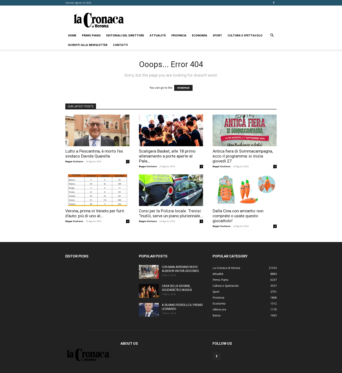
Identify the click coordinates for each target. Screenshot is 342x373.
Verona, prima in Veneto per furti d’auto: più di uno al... (94, 213)
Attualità (158, 35)
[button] (272, 36)
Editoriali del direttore (125, 35)
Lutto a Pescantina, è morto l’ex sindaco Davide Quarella (94, 154)
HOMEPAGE (183, 87)
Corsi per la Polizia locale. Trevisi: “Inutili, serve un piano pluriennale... (171, 213)
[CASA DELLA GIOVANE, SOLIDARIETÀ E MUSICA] (149, 291)
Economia (199, 35)
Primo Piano (91, 35)
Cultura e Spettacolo (245, 35)
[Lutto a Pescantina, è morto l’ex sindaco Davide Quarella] (97, 130)
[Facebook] (274, 3)
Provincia (178, 35)
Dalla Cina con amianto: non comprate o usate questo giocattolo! (238, 216)
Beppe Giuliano (74, 161)
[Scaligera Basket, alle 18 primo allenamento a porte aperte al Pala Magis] (171, 130)
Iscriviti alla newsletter (87, 45)
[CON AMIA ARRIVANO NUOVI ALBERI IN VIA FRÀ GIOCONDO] (149, 272)
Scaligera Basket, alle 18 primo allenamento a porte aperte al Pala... (167, 156)
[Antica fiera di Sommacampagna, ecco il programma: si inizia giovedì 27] (245, 130)
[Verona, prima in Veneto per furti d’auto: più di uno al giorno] (97, 190)
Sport (217, 35)
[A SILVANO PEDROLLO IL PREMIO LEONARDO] (149, 310)
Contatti (120, 45)
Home (72, 35)
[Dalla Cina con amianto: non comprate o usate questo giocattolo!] (245, 190)
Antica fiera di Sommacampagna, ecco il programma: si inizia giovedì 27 (243, 156)
